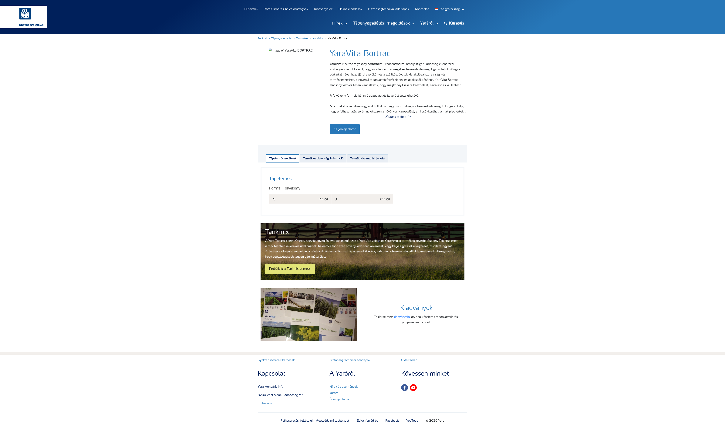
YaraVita (318, 38)
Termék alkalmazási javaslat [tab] (367, 158)
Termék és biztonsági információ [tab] (323, 158)
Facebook (392, 420)
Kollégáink (265, 403)
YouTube (412, 420)
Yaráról (334, 393)
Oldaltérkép (409, 360)
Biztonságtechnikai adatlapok (349, 360)
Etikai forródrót (367, 420)
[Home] (21, 17)
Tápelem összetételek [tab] (282, 158)
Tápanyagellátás (281, 38)
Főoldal (262, 38)
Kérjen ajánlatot (345, 129)
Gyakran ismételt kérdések (276, 360)
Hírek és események (343, 386)
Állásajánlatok (339, 399)
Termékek (302, 38)
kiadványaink (402, 317)
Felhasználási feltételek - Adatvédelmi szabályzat (315, 420)
